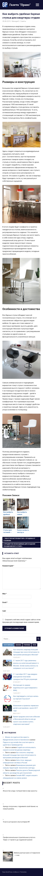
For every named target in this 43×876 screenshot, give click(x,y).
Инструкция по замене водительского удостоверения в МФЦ (25, 687)
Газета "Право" (20, 5)
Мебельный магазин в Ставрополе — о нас (27, 854)
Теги (34, 645)
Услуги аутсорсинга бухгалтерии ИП (16, 822)
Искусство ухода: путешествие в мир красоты (20, 791)
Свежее (18, 645)
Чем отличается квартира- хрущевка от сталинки (19, 539)
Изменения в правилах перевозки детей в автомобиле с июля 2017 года (25, 708)
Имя (4, 594)
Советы (23, 21)
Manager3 (15, 21)
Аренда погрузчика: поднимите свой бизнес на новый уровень (20, 807)
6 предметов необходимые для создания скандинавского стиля (19, 545)
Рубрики (27, 645)
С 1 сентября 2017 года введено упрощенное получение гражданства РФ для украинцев (25, 676)
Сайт (4, 611)
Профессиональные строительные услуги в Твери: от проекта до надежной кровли (19, 838)
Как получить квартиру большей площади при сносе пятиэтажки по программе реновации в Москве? (26, 652)
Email (5, 602)
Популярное (8, 645)
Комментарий (8, 566)
